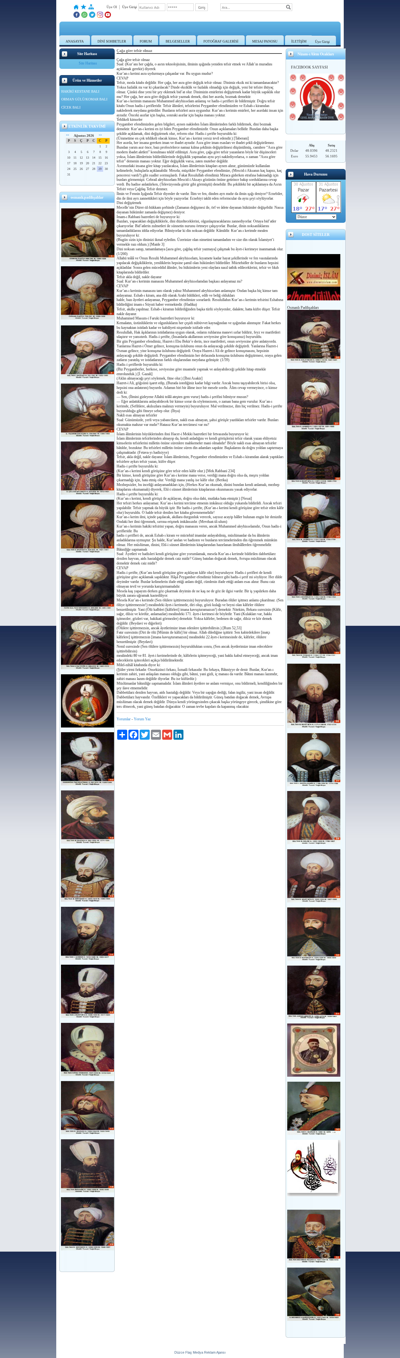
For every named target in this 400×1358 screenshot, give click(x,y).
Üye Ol (112, 7)
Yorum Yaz (142, 719)
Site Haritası (88, 63)
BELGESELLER (178, 41)
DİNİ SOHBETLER (112, 41)
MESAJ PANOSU (265, 41)
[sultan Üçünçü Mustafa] (313, 727)
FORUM (146, 41)
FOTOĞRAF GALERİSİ (220, 41)
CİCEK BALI (71, 107)
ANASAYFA (75, 41)
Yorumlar (124, 719)
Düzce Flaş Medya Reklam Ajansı (200, 1352)
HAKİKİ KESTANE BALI (80, 91)
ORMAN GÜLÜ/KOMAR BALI (84, 99)
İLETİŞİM (299, 41)
